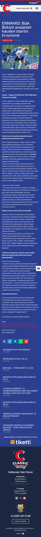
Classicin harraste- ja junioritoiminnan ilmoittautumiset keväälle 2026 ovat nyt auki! (20, 390)
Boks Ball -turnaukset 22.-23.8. (18, 368)
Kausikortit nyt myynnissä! (16, 349)
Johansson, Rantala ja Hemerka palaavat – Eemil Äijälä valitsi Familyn (18, 427)
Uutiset (8, 14)
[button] (7, 40)
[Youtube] (24, 498)
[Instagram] (20, 498)
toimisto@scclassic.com (20, 484)
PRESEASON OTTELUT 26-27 (15, 359)
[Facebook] (16, 498)
